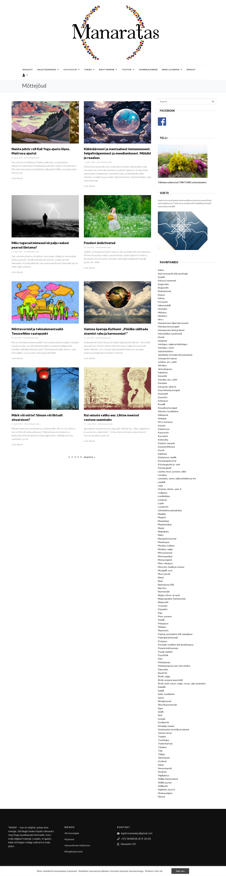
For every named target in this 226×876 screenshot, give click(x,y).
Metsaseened (165, 552)
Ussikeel (162, 761)
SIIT (173, 206)
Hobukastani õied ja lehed (171, 330)
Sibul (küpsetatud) (167, 704)
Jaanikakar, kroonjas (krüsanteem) (175, 354)
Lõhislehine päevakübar (170, 510)
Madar (161, 528)
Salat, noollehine (166, 694)
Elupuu (161, 294)
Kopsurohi (163, 432)
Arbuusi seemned (167, 280)
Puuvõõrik (163, 655)
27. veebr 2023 (90, 424)
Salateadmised (46, 69)
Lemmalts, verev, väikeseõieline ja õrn (177, 478)
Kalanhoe (163, 372)
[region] (113, 871)
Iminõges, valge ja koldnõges (172, 344)
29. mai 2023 (89, 247)
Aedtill (161, 277)
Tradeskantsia (165, 743)
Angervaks (163, 284)
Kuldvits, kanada (166, 443)
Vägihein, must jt (166, 789)
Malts (161, 535)
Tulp (160, 750)
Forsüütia (163, 301)
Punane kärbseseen (168, 648)
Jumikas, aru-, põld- (167, 361)
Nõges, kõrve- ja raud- (169, 595)
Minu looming (171, 69)
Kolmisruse (163, 429)
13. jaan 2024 (17, 252)
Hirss (160, 319)
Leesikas (162, 475)
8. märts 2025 (17, 158)
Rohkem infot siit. (154, 871)
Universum (70, 69)
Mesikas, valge (165, 549)
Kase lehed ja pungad (169, 390)
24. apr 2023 (17, 338)
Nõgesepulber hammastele (172, 598)
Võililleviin (163, 786)
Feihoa (161, 298)
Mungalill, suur (165, 570)
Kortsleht (163, 436)
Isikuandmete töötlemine (77, 845)
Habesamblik (164, 305)
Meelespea (163, 542)
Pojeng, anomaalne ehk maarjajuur (175, 634)
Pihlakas (162, 627)
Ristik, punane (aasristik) (170, 680)
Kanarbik (162, 376)
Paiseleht (163, 609)
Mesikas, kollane (166, 545)
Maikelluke (163, 531)
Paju (160, 612)
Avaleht (28, 69)
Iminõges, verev (166, 347)
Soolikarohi (163, 722)
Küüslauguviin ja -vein (169, 464)
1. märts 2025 (89, 162)
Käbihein (162, 453)
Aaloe (161, 270)
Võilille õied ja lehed (168, 778)
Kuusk (161, 450)
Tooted (127, 69)
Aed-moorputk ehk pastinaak (173, 273)
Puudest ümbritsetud (99, 243)
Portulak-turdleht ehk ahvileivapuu (176, 644)
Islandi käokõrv (165, 351)
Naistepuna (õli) (166, 584)
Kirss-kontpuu (165, 421)
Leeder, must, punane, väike (172, 471)
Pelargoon (163, 623)
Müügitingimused (73, 851)
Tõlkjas (161, 754)
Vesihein (162, 771)
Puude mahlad (165, 651)
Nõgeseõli (163, 602)
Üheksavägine (165, 793)
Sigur (160, 708)
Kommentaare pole (31, 158)
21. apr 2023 (89, 338)
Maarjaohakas (165, 524)
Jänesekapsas (165, 369)
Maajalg (162, 513)
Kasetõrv (162, 397)
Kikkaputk (163, 415)
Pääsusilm (163, 669)
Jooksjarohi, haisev (167, 358)
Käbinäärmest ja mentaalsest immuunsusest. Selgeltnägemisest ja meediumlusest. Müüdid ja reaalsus (117, 153)
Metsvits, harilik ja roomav (171, 566)
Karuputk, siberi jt (167, 386)
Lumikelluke (164, 496)
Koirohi (161, 425)
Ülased (161, 796)
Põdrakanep (164, 662)
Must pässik (164, 573)
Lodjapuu (162, 492)
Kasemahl (163, 393)
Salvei (161, 697)
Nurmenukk (164, 591)
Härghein (162, 340)
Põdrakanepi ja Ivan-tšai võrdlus (174, 665)
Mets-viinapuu (165, 563)
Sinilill (160, 711)
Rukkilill (161, 687)
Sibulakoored (164, 701)
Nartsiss (162, 588)
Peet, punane (165, 616)
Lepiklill (161, 482)
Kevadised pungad (167, 407)
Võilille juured (165, 782)
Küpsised (69, 839)
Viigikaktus (163, 775)
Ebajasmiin (163, 287)
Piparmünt (163, 630)
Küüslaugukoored (167, 460)
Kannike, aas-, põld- (168, 379)
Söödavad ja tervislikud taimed (173, 729)
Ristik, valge (164, 676)
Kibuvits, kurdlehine (168, 411)
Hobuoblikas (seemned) (170, 333)
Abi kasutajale (72, 833)
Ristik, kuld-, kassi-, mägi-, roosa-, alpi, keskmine (181, 683)
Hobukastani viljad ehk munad (173, 323)
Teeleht (162, 736)
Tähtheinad (164, 757)
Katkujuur (163, 400)
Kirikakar (162, 418)
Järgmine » (89, 457)
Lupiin (161, 503)
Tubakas (162, 747)
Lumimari (162, 499)
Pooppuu (162, 641)
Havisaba (162, 308)
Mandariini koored (167, 538)
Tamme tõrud (165, 732)
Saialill (161, 690)
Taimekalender (148, 69)
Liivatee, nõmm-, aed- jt (169, 489)
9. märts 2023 (17, 424)
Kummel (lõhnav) (166, 446)
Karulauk (162, 383)
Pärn (160, 658)
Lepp (160, 485)
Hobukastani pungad (168, 326)
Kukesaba (163, 439)
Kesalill (161, 404)
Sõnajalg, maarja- (166, 726)
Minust (191, 69)
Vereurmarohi (165, 768)
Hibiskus (162, 312)
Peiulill (161, 619)
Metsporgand (165, 559)
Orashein (162, 605)
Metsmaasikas (165, 556)
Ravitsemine (106, 69)
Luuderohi (163, 506)
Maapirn (162, 517)
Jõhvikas (162, 365)
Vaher (161, 764)
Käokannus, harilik (167, 457)
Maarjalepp (163, 521)
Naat (160, 581)
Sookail (161, 718)
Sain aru (180, 871)
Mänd (161, 577)
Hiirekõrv (162, 315)
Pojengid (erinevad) (168, 637)
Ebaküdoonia (164, 291)
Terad (88, 69)
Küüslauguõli (164, 467)
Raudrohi (162, 672)
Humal (161, 337)
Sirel (160, 715)
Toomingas (163, 740)
